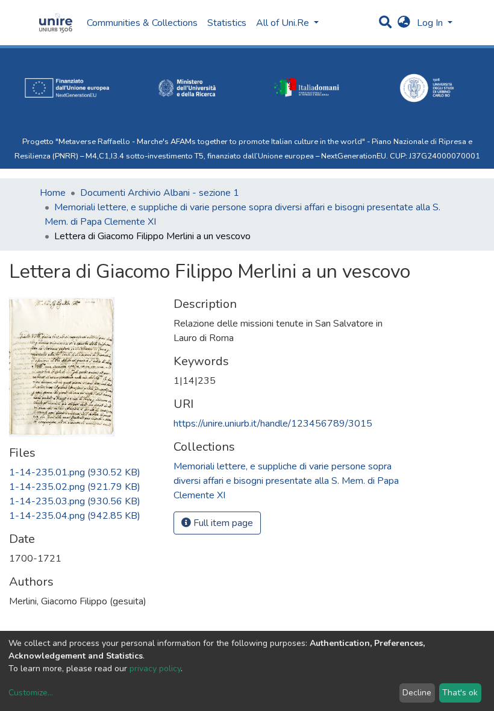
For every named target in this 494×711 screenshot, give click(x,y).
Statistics (226, 23)
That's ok (460, 692)
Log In (431, 23)
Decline (416, 692)
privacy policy (155, 668)
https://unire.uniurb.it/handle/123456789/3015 (273, 423)
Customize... (30, 692)
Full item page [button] (222, 523)
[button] (403, 23)
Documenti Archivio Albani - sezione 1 (159, 192)
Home (53, 192)
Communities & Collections (142, 23)
